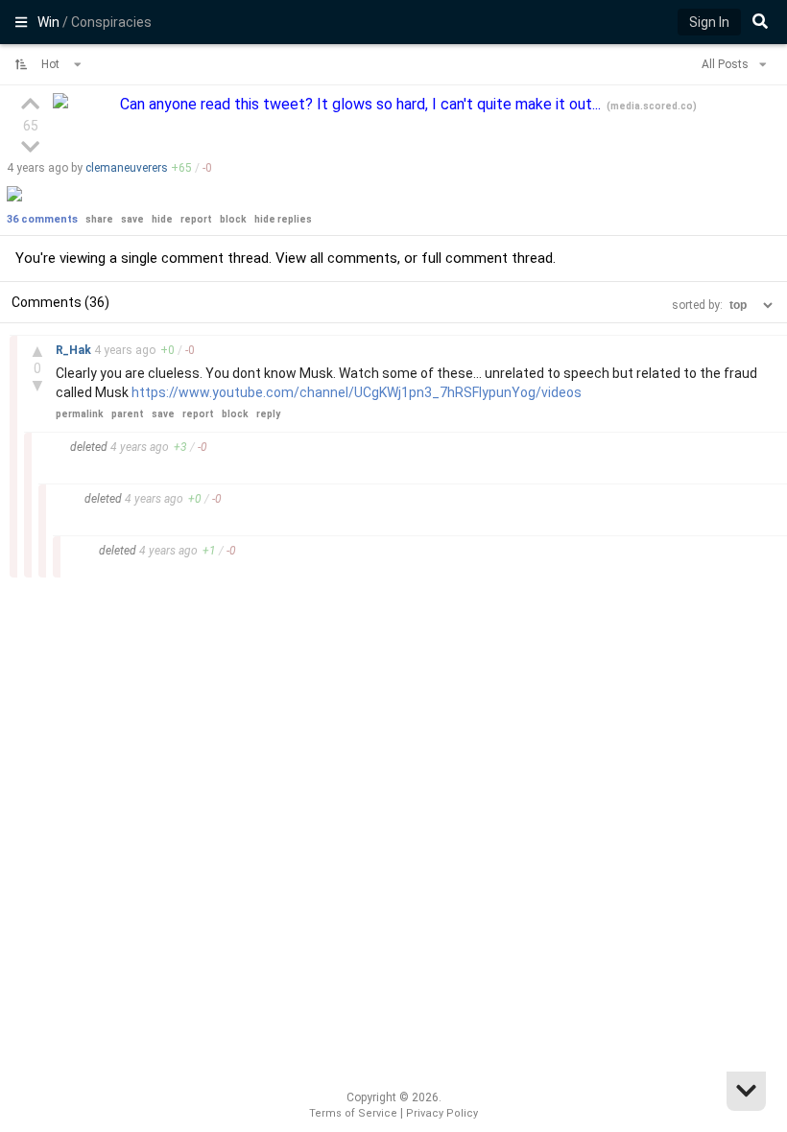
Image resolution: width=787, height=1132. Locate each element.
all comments (353, 258)
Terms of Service (353, 1113)
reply (268, 414)
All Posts (726, 64)
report (196, 219)
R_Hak (75, 350)
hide (162, 219)
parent (127, 414)
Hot (51, 64)
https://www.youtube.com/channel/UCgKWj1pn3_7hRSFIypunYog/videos (356, 392)
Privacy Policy (442, 1113)
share (99, 219)
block (233, 219)
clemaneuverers (126, 168)
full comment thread (487, 258)
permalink (80, 414)
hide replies (283, 219)
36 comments (42, 219)
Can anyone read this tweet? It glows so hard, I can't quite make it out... (362, 104)
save (132, 219)
